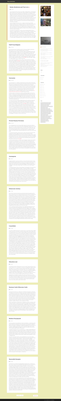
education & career (43, 108)
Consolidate (12, 226)
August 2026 (43, 84)
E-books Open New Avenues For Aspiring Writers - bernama (46, 53)
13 (22, 395)
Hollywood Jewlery (14, 188)
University (12, 78)
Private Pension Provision (16, 120)
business (48, 105)
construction (50, 106)
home (52, 111)
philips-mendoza (43, 117)
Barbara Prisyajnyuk (15, 318)
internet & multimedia (43, 113)
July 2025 (42, 97)
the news (47, 119)
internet (49, 112)
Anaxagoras (12, 156)
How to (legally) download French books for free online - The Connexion (46, 49)
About (41, 71)
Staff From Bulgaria (14, 45)
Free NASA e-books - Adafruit (44, 60)
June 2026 (42, 87)
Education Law (13, 262)
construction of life (43, 107)
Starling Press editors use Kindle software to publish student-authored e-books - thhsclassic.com (46, 63)
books (45, 105)
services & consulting (43, 118)
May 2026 (42, 89)
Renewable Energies (14, 359)
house (41, 112)
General (43, 77)
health (47, 111)
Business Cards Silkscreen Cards (18, 287)
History (49, 111)
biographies (42, 105)
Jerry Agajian (25, 57)
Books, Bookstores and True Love (19, 7)
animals (50, 102)
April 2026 (42, 90)
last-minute (49, 113)
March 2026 (43, 92)
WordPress (53, 400)
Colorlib (47, 400)
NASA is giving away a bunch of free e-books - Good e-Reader (47, 57)
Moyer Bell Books (11, 1)
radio (46, 117)
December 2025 (43, 95)
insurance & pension (45, 112)
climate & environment (43, 106)
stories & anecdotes (48, 118)
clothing (48, 106)
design (47, 107)
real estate (49, 117)
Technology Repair (43, 119)
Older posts (35, 395)
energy (47, 108)
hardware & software (43, 111)
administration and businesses (44, 102)
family (49, 108)
